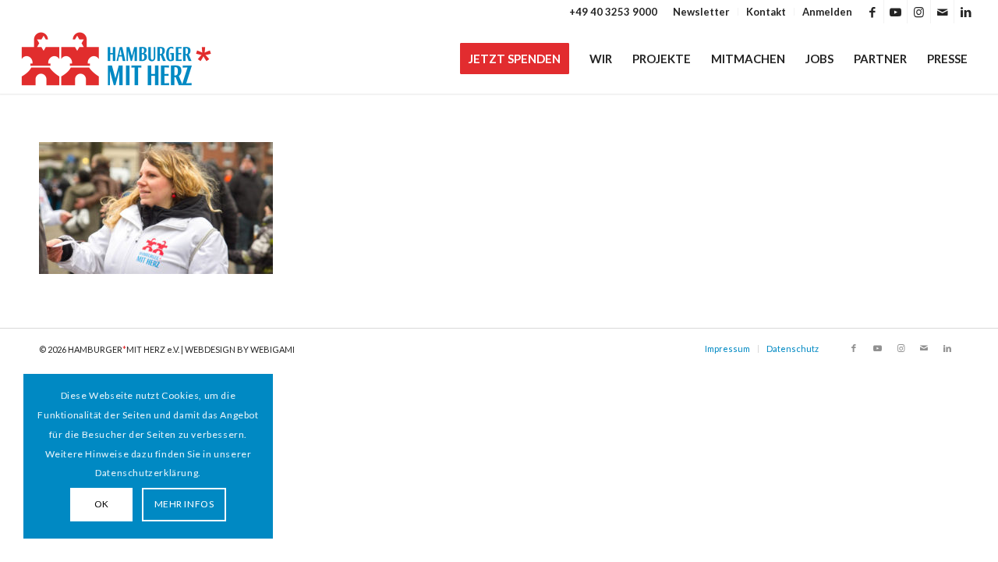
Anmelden (827, 11)
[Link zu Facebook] (872, 11)
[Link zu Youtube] (895, 11)
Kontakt (766, 11)
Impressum (727, 348)
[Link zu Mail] (942, 11)
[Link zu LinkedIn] (966, 11)
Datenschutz (792, 348)
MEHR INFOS (184, 504)
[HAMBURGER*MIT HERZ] (117, 58)
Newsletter (701, 11)
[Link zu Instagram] (919, 11)
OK (101, 504)
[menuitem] (701, 12)
